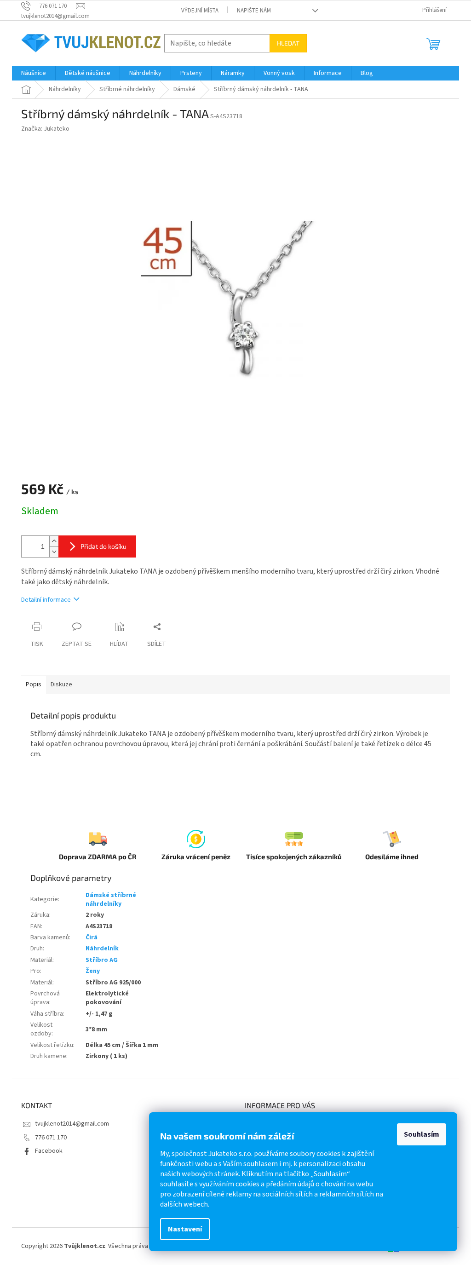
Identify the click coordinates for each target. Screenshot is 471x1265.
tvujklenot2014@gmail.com (72, 1123)
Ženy (93, 971)
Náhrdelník (102, 948)
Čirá (92, 937)
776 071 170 (51, 1137)
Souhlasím (421, 1134)
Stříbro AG (102, 960)
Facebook (49, 1151)
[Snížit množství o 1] (53, 551)
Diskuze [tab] (61, 684)
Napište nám (254, 10)
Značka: (45, 128)
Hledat (288, 43)
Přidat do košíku (103, 546)
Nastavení (185, 1229)
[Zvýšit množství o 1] (53, 541)
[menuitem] (33, 73)
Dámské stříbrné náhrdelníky (111, 899)
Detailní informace (46, 599)
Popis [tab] (33, 684)
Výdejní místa (199, 10)
